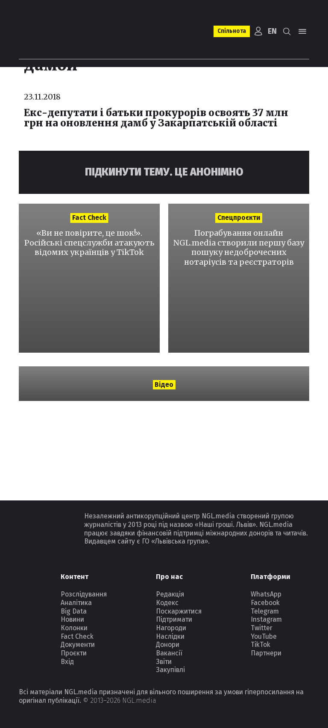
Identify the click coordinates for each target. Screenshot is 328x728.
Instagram (266, 619)
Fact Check (77, 636)
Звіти (164, 662)
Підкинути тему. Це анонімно (164, 172)
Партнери (266, 653)
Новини (72, 619)
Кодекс (167, 603)
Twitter (261, 628)
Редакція (170, 594)
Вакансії (169, 653)
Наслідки (170, 636)
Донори (167, 644)
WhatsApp (266, 594)
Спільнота (231, 31)
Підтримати (174, 619)
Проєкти (74, 653)
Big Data (74, 611)
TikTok (260, 644)
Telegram (265, 611)
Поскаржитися (179, 611)
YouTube (264, 636)
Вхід (67, 662)
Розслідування (84, 594)
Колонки (74, 628)
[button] (287, 31)
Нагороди (171, 628)
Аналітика (76, 603)
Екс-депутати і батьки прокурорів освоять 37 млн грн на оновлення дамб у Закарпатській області (156, 118)
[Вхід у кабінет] (258, 31)
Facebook (265, 603)
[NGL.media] (53, 31)
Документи (78, 644)
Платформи (270, 577)
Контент (74, 577)
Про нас (169, 577)
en (272, 31)
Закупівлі (170, 670)
